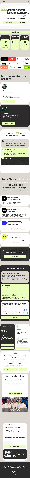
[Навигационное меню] (28, 1)
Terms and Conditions (16, 476)
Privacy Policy (15, 474)
